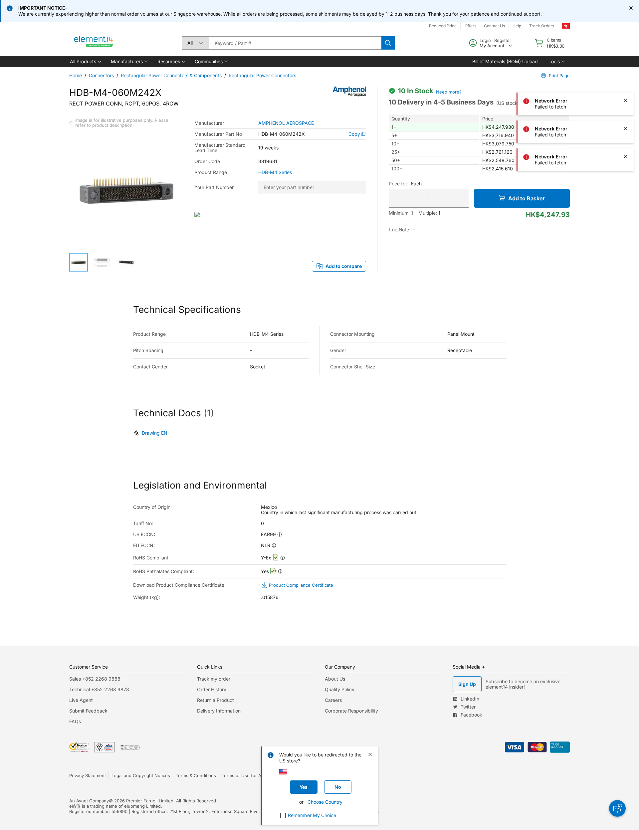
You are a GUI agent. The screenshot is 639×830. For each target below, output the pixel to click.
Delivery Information (219, 711)
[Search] (388, 43)
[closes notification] (631, 8)
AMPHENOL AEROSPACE (286, 123)
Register (502, 40)
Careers (333, 700)
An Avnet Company (89, 800)
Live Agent (81, 700)
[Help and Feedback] (617, 808)
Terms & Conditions (196, 775)
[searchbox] (295, 43)
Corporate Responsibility (351, 711)
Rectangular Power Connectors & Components (171, 75)
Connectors (101, 75)
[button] (85, 61)
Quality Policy (339, 689)
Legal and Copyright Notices (140, 775)
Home (75, 75)
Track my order (213, 679)
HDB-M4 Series (275, 172)
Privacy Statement (87, 775)
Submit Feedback (88, 711)
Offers (470, 25)
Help (517, 25)
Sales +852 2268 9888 (94, 679)
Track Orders (541, 25)
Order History (211, 689)
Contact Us (494, 25)
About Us (335, 679)
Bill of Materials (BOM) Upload (505, 61)
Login (485, 40)
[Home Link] (93, 43)
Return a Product (215, 700)
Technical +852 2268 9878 (99, 689)
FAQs (75, 721)
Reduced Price (443, 25)
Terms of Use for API (243, 775)
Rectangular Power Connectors (262, 75)
